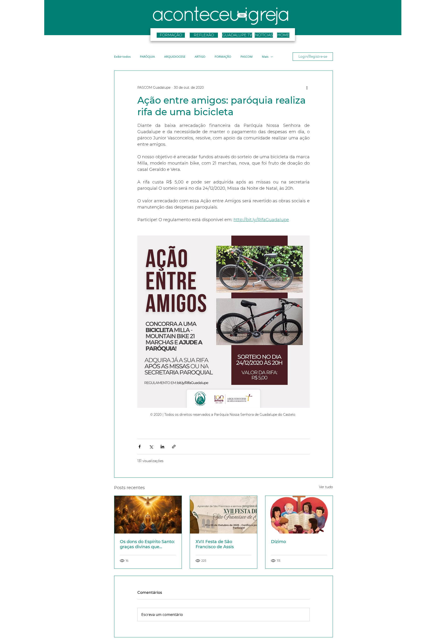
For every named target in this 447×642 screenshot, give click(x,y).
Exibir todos (122, 57)
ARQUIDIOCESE (174, 57)
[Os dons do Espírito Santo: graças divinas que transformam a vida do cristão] (148, 515)
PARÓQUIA (147, 57)
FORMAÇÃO (223, 57)
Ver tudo (326, 487)
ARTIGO (200, 57)
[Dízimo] (299, 515)
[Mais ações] (307, 87)
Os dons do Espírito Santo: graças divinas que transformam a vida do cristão (147, 544)
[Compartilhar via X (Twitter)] (151, 446)
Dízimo (278, 541)
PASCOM (246, 57)
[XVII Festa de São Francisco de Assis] (223, 515)
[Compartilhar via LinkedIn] (162, 446)
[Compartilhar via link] (174, 446)
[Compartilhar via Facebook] (139, 446)
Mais (265, 57)
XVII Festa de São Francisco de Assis (215, 544)
